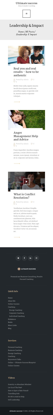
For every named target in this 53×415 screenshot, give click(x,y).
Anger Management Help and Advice (26, 136)
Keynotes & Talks (14, 359)
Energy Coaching (15, 310)
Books (10, 322)
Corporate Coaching (16, 313)
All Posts (29, 31)
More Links (12, 325)
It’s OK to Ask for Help (16, 396)
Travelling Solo (13, 393)
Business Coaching (15, 350)
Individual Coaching (17, 316)
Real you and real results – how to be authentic (26, 72)
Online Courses (13, 304)
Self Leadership (14, 400)
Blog (9, 328)
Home (21, 31)
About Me (11, 301)
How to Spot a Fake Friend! (18, 390)
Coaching (11, 307)
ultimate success (16, 411)
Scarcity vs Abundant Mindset (19, 384)
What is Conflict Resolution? (24, 196)
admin (26, 79)
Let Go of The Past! (15, 387)
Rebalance (12, 319)
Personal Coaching (15, 347)
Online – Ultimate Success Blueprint (22, 362)
